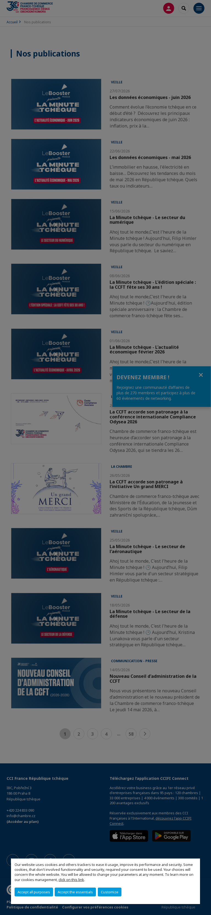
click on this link (71, 879)
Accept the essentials (75, 891)
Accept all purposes (34, 891)
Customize (109, 891)
